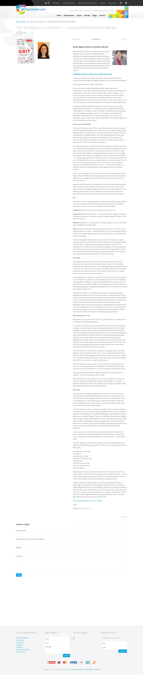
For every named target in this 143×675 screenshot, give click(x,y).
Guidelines (19, 645)
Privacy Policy (20, 652)
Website (18, 547)
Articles (87, 15)
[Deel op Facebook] (121, 39)
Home (59, 15)
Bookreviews (96, 39)
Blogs (95, 15)
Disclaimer (19, 647)
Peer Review (20, 642)
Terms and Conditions (23, 649)
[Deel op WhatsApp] (119, 41)
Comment (19, 556)
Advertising (20, 640)
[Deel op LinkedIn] (124, 39)
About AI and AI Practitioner (87, 3)
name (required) (21, 530)
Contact (102, 3)
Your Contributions (69, 3)
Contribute (56, 3)
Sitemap (97, 669)
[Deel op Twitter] (126, 39)
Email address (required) (30, 539)
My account (112, 3)
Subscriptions (69, 15)
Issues (79, 15)
